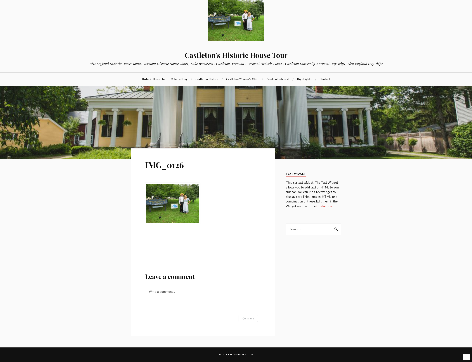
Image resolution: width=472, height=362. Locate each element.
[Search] (335, 229)
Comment (248, 318)
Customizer (324, 206)
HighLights (304, 79)
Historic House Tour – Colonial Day (164, 79)
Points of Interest (277, 79)
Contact (325, 79)
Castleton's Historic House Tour (236, 55)
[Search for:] (313, 229)
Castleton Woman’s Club (242, 79)
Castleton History (206, 79)
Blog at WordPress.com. (236, 354)
